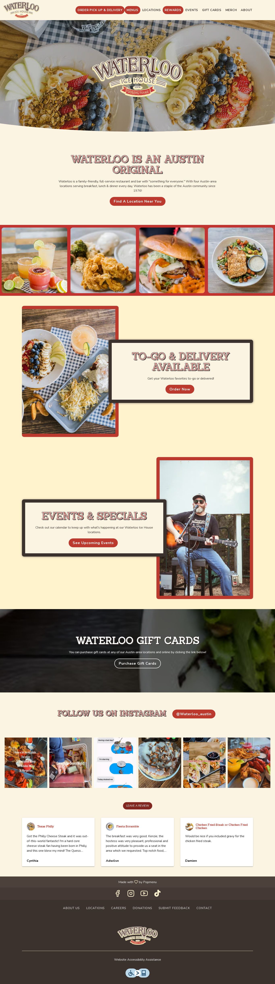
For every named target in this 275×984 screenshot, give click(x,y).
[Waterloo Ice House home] (21, 10)
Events (191, 10)
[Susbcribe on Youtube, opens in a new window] (144, 895)
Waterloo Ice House (137, 936)
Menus (132, 10)
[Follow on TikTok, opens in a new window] (157, 895)
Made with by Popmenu (80, 882)
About (246, 10)
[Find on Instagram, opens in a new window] (130, 895)
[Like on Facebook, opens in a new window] (117, 895)
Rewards (173, 10)
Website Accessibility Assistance (137, 959)
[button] (34, 260)
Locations (151, 10)
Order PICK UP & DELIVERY (100, 10)
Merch (231, 10)
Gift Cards (211, 10)
